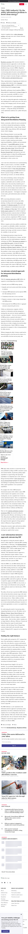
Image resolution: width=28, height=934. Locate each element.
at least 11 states (16, 87)
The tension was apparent (19, 241)
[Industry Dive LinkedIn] (2, 882)
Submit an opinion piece (16, 894)
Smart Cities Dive (15, 903)
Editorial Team (4, 892)
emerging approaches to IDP (12, 279)
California (7, 209)
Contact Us (3, 894)
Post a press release (10, 871)
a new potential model (18, 106)
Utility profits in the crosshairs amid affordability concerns (13, 774)
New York (14, 209)
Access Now (5, 931)
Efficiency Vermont (5, 613)
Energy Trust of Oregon (16, 613)
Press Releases (4, 902)
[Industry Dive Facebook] (4, 882)
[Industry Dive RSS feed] (10, 882)
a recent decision (10, 170)
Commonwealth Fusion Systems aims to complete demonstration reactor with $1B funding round (14, 811)
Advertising (13, 890)
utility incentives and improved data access (12, 78)
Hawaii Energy (4, 615)
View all (3, 871)
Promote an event (15, 897)
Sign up (21, 4)
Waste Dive (14, 905)
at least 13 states (21, 92)
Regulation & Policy (21, 727)
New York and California (19, 168)
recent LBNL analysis (14, 144)
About (2, 890)
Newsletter (3, 897)
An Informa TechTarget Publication (14, 1)
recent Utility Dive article (7, 243)
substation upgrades (13, 205)
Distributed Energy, (12, 727)
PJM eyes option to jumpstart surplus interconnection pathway (14, 824)
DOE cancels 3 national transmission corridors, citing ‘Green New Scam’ (13, 830)
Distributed (20, 544)
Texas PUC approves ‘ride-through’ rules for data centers (13, 797)
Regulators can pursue (6, 62)
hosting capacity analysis (7, 211)
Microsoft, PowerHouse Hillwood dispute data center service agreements (14, 818)
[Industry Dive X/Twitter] (7, 882)
